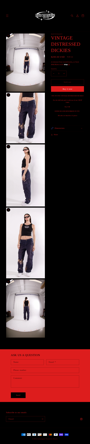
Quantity (54, 69)
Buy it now (67, 89)
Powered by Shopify (52, 439)
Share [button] (56, 134)
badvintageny (41, 439)
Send (18, 395)
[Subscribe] (42, 419)
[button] (7, 15)
